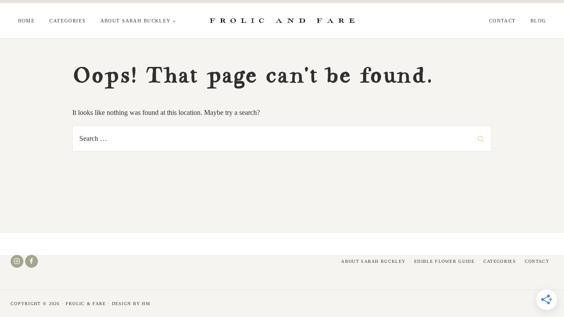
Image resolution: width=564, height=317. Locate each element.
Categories (67, 20)
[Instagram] (17, 261)
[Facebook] (31, 261)
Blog (538, 20)
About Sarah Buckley (373, 261)
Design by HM (131, 303)
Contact (502, 20)
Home (26, 20)
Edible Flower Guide (444, 261)
